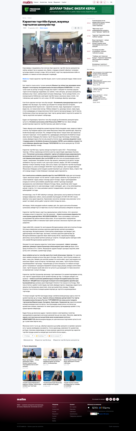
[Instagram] (94, 2)
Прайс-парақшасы (114, 426)
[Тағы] (68, 2)
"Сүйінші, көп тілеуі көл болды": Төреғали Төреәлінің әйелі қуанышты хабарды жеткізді (101, 58)
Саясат (36, 2)
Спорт (54, 418)
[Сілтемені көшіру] (72, 28)
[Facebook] (101, 2)
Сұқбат (64, 2)
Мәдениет (57, 2)
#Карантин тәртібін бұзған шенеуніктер (66, 340)
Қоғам (50, 2)
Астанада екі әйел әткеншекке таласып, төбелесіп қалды (99, 51)
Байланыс (73, 411)
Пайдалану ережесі (76, 416)
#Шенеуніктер (28, 340)
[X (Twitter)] (81, 28)
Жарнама (72, 409)
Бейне (54, 421)
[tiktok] (104, 2)
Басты (24, 18)
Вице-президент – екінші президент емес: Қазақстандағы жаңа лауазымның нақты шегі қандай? (100, 43)
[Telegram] (75, 28)
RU (111, 2)
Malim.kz (26, 79)
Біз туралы (73, 407)
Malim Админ (44, 28)
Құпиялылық (73, 414)
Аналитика (43, 2)
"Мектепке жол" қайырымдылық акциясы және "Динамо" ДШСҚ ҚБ (100, 30)
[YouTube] (97, 2)
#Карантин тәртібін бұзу (43, 340)
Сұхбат (54, 416)
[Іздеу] (107, 2)
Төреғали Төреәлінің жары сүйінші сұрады (100, 36)
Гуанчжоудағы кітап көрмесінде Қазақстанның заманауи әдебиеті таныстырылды (101, 23)
